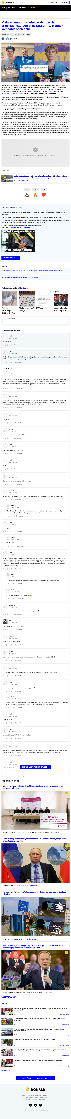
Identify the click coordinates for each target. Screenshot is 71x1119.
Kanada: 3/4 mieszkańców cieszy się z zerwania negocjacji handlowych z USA (38, 1060)
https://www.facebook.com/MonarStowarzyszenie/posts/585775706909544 (20, 277)
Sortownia (22, 222)
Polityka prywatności (39, 1099)
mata (11, 34)
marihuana (5, 34)
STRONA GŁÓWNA (25, 1078)
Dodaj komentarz (9, 319)
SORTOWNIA (12, 8)
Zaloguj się (53, 2)
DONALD (3, 17)
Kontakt (36, 1097)
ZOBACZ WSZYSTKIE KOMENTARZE (34, 767)
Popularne (38, 1095)
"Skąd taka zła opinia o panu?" (60, 309)
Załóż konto (64, 2)
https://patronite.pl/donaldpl (19, 227)
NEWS (3, 8)
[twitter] (8, 38)
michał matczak (20, 34)
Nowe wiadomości (7, 1071)
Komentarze (30, 1095)
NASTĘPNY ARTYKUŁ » (45, 1078)
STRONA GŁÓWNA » (11, 258)
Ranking (45, 1095)
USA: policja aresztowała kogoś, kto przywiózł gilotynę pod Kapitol (34, 1039)
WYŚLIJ (16, 38)
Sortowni (23, 288)
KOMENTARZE (22, 8)
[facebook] (3, 38)
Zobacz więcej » (23, 180)
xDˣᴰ (10, 620)
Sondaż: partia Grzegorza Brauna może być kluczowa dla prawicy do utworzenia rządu (40, 1050)
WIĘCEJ (32, 8)
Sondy (31, 1097)
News (23, 1095)
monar (28, 34)
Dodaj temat (44, 1097)
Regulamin (28, 1099)
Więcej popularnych (9, 997)
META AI (40, 308)
